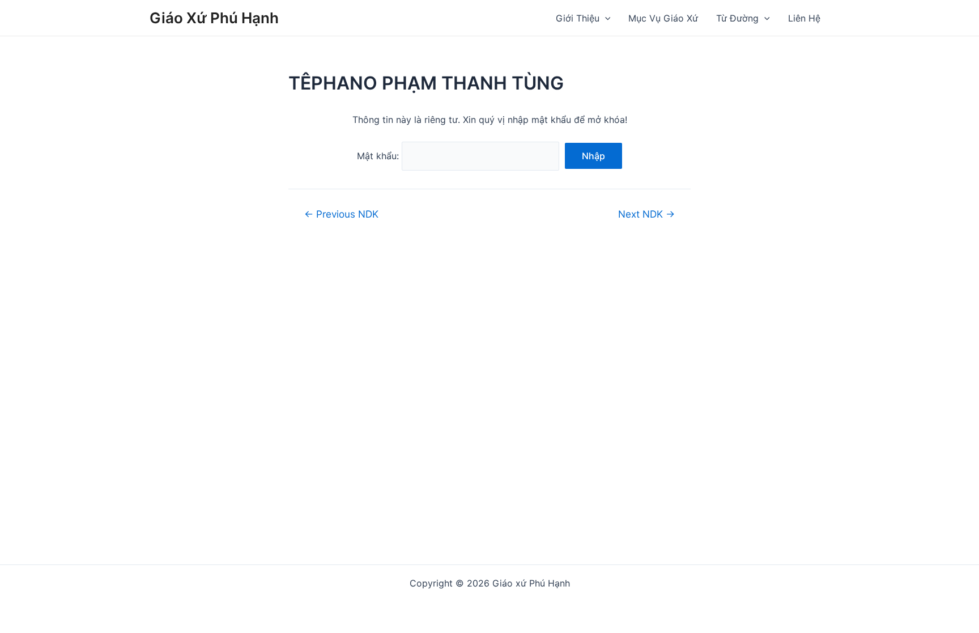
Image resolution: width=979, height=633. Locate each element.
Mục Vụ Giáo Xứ (663, 18)
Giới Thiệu (577, 18)
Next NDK (646, 214)
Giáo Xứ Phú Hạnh (214, 18)
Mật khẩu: (379, 156)
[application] (605, 18)
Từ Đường (737, 18)
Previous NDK (341, 214)
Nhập (593, 156)
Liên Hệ (804, 18)
